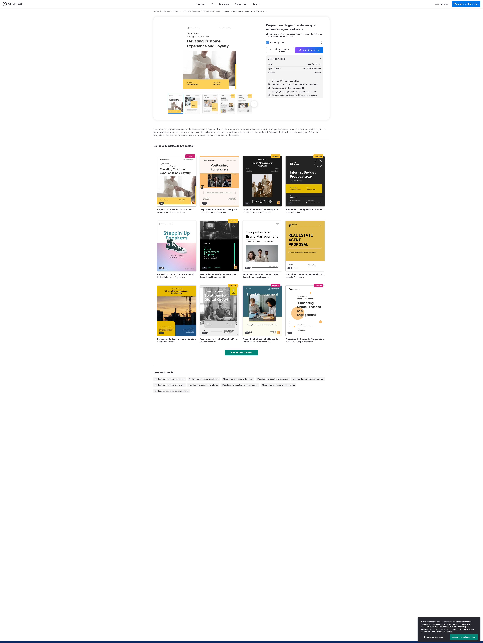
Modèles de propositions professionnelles (240, 385)
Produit (201, 4)
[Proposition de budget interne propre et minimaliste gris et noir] (305, 181)
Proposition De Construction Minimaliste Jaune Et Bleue (176, 339)
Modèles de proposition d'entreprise (272, 379)
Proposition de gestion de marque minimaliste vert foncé (219, 274)
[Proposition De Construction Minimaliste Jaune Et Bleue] (176, 311)
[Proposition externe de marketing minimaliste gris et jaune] (219, 311)
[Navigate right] (254, 104)
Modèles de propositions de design (238, 379)
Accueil (156, 11)
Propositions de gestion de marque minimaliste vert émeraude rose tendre (176, 274)
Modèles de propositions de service (308, 379)
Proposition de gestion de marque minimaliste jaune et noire (176, 209)
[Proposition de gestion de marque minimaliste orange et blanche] (305, 311)
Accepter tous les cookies (463, 637)
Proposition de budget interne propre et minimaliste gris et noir (305, 209)
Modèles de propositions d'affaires (203, 385)
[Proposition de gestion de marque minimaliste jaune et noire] (176, 181)
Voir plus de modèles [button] (241, 352)
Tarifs (256, 4)
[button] (280, 50)
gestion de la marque (212, 11)
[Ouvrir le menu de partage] (320, 42)
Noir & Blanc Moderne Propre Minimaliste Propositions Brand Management (262, 274)
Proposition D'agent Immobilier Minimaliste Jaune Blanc (305, 274)
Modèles (224, 4)
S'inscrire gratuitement (466, 4)
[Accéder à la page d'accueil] (14, 4)
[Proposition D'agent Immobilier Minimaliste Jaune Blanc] (305, 246)
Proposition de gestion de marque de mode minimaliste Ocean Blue (262, 339)
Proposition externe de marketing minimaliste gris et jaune (219, 339)
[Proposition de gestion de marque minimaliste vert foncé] (219, 246)
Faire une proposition (171, 11)
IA (212, 4)
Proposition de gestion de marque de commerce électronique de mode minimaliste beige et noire (262, 209)
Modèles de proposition (191, 11)
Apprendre (241, 4)
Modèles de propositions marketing (204, 379)
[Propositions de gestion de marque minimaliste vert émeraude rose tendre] (176, 246)
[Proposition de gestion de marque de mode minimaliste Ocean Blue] (262, 311)
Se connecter (441, 4)
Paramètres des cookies (435, 637)
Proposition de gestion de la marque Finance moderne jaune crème (219, 209)
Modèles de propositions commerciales (278, 385)
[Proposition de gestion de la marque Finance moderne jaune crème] (219, 181)
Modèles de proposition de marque (170, 379)
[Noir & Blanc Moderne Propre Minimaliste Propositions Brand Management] (262, 246)
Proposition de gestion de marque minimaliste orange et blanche (305, 339)
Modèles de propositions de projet (169, 385)
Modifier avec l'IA (311, 50)
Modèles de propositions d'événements (171, 391)
